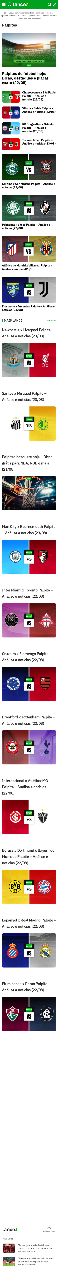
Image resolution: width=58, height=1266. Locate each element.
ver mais (51, 320)
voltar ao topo (49, 1231)
